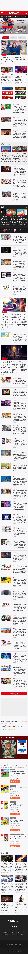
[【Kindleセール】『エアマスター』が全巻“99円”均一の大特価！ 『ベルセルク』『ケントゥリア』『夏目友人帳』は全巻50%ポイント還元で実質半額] (7, 69)
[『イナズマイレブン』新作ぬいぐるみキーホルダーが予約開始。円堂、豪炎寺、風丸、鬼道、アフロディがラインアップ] (6, 287)
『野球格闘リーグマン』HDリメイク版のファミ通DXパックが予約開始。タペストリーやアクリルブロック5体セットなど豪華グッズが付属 (20, 443)
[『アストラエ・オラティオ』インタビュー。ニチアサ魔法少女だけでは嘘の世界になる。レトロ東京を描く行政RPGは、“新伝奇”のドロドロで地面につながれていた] (6, 149)
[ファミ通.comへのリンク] (14, 13)
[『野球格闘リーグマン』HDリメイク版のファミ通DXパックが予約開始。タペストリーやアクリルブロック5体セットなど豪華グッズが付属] (6, 441)
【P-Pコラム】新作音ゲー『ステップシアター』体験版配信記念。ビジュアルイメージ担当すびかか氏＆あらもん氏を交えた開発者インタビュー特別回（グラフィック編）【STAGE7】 (20, 569)
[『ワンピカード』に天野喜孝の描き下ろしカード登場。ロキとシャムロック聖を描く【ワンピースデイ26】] (14, 47)
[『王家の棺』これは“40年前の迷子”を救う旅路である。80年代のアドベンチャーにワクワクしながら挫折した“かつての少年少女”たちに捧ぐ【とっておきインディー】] (22, 212)
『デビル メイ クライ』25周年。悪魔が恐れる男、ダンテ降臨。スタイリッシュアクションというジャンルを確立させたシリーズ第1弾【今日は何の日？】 (20, 134)
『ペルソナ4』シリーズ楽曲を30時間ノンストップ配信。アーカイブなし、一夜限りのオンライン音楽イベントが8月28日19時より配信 (20, 582)
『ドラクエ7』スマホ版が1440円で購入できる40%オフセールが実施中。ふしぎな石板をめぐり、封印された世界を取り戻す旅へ (20, 196)
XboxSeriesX (12, 729)
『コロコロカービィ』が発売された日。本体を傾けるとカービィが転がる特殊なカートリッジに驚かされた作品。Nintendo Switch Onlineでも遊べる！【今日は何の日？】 (20, 109)
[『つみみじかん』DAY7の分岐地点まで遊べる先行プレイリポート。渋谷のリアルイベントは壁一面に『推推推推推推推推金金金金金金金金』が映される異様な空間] (6, 504)
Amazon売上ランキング (9, 765)
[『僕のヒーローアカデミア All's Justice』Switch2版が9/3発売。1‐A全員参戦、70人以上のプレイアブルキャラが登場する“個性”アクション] (6, 618)
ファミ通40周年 (18, 378)
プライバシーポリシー (15, 932)
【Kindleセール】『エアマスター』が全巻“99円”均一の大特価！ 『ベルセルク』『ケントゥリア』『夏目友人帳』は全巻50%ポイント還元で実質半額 (7, 78)
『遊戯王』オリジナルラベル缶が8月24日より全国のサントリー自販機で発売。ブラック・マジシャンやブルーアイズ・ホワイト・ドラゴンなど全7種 (19, 277)
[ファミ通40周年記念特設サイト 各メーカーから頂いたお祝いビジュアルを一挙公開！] (6, 380)
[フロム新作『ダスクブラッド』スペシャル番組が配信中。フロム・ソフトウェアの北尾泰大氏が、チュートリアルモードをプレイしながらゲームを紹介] (6, 169)
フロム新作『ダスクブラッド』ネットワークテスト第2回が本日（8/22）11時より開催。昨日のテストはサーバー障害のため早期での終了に (14, 367)
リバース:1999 (18, 464)
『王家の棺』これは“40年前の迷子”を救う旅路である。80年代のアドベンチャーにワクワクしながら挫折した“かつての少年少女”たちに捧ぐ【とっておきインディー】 (22, 220)
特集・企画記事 (5, 72)
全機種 (3, 726)
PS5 (13, 16)
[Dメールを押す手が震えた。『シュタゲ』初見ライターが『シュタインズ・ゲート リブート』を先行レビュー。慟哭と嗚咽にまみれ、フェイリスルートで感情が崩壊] (17, 149)
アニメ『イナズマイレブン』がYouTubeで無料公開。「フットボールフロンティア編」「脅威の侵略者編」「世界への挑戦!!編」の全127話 (11, 220)
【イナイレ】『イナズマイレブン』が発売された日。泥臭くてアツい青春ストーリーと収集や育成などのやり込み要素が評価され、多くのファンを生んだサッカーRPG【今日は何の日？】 (19, 417)
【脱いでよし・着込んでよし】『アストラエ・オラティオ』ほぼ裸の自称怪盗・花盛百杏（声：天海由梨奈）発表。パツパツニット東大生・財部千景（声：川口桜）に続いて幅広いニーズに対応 (19, 544)
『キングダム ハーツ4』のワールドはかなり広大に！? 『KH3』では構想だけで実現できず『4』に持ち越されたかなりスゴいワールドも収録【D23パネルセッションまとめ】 (21, 867)
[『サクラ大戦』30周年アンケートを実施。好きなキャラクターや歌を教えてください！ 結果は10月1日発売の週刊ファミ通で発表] (6, 643)
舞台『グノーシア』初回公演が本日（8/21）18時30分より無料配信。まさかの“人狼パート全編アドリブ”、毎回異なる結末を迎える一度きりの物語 (20, 658)
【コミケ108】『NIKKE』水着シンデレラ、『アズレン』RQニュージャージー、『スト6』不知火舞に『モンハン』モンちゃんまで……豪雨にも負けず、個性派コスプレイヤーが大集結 (20, 183)
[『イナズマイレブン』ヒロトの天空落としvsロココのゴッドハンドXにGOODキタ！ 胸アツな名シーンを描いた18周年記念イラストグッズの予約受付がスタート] (14, 304)
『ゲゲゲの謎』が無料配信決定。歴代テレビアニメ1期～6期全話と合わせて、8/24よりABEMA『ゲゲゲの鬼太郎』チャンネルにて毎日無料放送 (20, 594)
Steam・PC (4, 729)
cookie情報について (14, 935)
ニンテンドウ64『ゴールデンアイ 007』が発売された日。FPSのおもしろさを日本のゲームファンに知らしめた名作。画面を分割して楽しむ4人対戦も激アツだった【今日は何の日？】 (20, 122)
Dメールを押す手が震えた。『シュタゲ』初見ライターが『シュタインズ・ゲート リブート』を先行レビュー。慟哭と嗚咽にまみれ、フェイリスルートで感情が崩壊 (16, 157)
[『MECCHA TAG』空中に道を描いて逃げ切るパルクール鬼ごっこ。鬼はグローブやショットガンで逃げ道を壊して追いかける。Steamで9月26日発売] (6, 630)
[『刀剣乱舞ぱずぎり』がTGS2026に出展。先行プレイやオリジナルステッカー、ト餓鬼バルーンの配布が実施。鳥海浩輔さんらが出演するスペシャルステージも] (6, 605)
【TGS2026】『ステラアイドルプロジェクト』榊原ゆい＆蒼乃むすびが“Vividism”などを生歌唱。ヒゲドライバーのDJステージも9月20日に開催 (20, 405)
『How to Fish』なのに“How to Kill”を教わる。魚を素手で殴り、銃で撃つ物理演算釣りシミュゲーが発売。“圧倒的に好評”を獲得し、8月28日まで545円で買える (20, 455)
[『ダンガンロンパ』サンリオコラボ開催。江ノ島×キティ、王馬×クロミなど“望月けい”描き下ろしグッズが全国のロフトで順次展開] (6, 529)
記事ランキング (22, 37)
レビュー (15, 151)
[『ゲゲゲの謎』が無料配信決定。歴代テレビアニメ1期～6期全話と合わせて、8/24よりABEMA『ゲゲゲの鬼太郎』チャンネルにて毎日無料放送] (6, 592)
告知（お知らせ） (16, 678)
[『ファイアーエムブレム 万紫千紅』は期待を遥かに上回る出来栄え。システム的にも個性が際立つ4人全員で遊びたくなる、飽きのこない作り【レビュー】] (21, 878)
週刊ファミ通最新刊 (8, 737)
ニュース (13, 26)
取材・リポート (16, 179)
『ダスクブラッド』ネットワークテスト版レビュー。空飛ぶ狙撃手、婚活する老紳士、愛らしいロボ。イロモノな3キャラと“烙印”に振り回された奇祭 (7, 906)
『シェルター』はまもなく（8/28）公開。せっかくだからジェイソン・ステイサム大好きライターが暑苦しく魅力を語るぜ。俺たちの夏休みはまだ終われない (21, 78)
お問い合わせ (5, 932)
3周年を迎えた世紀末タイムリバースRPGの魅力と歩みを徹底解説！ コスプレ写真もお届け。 (20, 468)
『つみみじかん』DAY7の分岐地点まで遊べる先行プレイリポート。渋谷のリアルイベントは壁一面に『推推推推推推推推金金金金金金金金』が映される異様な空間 (20, 506)
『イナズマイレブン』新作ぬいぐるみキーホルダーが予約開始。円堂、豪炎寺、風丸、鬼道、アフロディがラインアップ (19, 289)
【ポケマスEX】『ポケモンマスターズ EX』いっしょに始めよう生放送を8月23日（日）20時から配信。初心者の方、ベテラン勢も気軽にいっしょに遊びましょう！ (20, 683)
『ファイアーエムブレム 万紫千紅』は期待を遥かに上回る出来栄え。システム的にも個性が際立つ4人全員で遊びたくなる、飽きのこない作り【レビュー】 (21, 886)
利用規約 (24, 932)
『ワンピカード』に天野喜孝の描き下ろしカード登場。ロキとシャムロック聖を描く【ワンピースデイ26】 (14, 59)
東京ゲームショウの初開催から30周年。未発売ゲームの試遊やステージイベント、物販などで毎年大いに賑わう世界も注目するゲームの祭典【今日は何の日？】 (19, 430)
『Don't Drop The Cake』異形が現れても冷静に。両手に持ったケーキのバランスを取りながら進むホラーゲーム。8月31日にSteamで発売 (20, 252)
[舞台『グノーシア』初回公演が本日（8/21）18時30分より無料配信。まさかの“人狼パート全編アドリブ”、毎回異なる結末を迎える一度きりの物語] (6, 656)
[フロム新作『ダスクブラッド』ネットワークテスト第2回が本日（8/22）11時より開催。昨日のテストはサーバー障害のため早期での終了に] (14, 352)
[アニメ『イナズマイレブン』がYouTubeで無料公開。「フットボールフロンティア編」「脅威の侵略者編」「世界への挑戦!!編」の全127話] (11, 212)
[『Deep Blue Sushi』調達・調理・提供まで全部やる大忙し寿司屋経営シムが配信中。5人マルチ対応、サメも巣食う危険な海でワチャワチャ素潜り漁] (6, 479)
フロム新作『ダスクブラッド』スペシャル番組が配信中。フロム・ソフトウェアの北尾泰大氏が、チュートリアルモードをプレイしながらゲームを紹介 (19, 171)
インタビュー (5, 151)
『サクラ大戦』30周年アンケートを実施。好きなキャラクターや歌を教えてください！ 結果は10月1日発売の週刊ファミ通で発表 (19, 645)
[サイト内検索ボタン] (26, 13)
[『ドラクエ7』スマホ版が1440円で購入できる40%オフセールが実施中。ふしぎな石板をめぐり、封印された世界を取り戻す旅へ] (6, 194)
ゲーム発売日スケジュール (10, 721)
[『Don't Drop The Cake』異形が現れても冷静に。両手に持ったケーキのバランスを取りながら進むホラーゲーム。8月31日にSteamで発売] (6, 250)
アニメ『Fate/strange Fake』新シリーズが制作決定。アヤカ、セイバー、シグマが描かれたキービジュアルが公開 (20, 393)
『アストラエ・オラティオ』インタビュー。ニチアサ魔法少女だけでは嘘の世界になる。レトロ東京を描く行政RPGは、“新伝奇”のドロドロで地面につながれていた (6, 157)
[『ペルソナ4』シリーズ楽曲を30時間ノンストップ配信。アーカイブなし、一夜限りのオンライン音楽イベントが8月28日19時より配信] (6, 580)
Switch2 (5, 16)
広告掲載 (22, 935)
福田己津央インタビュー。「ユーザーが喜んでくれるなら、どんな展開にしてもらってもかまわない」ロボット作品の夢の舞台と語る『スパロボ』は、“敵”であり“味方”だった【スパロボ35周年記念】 (19, 670)
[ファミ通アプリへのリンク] (9, 944)
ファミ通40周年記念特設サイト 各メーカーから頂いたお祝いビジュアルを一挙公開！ (19, 381)
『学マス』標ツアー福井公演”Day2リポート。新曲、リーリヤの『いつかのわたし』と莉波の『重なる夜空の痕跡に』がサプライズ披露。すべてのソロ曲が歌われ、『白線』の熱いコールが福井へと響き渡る (19, 519)
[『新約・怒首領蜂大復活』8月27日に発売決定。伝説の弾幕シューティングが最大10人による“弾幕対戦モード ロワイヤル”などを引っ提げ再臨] (6, 491)
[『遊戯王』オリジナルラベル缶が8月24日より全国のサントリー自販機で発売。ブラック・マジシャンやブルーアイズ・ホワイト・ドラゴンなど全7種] (6, 275)
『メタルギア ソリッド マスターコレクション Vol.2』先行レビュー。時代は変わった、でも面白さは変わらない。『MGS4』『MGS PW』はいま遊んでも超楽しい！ (7, 867)
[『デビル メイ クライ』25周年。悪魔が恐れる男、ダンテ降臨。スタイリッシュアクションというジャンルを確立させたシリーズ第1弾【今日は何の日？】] (6, 132)
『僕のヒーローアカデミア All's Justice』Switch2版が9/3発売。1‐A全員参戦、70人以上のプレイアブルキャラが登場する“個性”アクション (20, 620)
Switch (9, 16)
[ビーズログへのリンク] (19, 944)
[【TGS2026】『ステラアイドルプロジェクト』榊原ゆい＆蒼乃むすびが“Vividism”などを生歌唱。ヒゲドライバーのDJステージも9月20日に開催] (6, 403)
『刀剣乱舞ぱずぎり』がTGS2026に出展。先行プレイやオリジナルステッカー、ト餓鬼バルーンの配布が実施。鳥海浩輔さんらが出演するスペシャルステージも (20, 607)
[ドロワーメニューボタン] (2, 13)
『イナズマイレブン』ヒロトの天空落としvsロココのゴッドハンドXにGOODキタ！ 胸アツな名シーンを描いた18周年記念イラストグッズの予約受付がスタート (14, 320)
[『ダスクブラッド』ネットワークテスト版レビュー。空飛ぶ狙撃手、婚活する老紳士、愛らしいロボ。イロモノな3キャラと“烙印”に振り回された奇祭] (7, 898)
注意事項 (6, 935)
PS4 (22, 726)
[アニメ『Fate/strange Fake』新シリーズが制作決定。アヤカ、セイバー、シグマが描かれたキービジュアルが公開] (6, 392)
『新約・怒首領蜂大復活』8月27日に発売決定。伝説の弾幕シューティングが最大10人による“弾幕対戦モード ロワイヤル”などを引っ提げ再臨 (20, 493)
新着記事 (13, 37)
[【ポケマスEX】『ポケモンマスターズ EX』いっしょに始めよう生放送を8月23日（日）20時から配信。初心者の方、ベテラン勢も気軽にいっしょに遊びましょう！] (6, 681)
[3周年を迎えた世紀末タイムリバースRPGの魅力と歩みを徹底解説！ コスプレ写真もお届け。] (6, 466)
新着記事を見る (14, 694)
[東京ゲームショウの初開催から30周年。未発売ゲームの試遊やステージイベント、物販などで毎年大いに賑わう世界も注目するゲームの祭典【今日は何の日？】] (6, 428)
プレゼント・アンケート (18, 640)
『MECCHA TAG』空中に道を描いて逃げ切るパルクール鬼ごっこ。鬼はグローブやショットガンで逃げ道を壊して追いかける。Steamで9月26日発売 (19, 632)
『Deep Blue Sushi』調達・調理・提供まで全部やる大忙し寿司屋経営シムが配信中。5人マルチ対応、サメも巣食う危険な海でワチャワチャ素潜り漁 (20, 481)
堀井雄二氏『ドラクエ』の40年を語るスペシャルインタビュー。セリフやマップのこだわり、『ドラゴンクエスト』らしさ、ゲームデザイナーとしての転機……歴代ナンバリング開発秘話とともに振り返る (21, 906)
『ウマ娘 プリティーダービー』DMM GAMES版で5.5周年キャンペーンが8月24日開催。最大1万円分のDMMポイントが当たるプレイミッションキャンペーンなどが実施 (19, 239)
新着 (2, 16)
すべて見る (24, 207)
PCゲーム (17, 16)
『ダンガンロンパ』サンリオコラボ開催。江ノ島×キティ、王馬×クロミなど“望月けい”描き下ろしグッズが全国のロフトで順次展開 (20, 531)
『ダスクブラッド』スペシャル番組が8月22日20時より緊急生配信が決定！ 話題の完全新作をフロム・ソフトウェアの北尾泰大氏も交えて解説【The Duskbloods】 (20, 557)
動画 (2, 207)
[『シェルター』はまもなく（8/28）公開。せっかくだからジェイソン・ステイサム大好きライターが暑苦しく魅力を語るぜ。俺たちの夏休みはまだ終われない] (21, 69)
